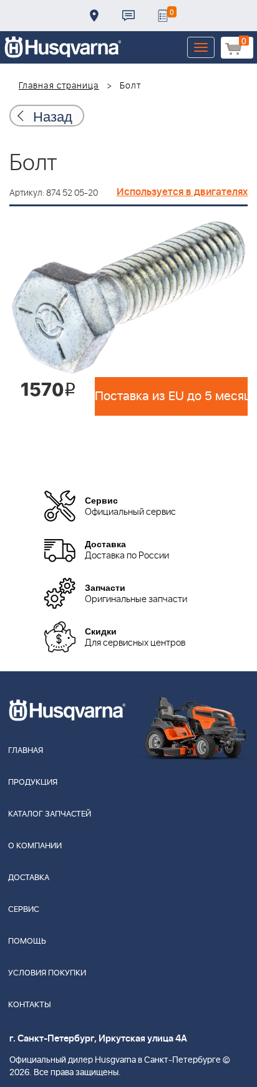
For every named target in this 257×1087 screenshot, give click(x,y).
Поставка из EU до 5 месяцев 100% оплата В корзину (171, 396)
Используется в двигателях (182, 191)
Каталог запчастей (49, 814)
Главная (25, 751)
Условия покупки (47, 973)
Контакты (128, 15)
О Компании (35, 846)
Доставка (94, 15)
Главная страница (59, 86)
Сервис (23, 910)
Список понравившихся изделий (163, 15)
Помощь (27, 941)
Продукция (32, 782)
